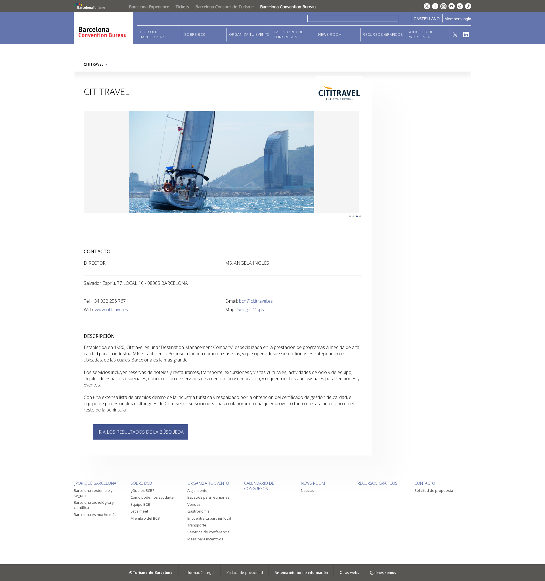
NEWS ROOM (330, 34)
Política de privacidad (245, 572)
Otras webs (349, 572)
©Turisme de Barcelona (151, 572)
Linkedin (466, 34)
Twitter (455, 34)
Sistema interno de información (301, 572)
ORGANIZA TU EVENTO (249, 34)
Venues (194, 504)
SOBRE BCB (194, 34)
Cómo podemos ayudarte (152, 497)
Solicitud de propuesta (420, 34)
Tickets (182, 6)
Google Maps (250, 309)
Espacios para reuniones (208, 497)
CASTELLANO (427, 18)
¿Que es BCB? (142, 490)
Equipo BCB (140, 504)
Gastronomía (198, 511)
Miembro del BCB (145, 518)
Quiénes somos (383, 572)
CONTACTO (424, 483)
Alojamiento (197, 490)
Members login (458, 18)
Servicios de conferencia (208, 531)
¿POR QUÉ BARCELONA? (152, 34)
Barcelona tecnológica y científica (94, 505)
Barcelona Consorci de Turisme (224, 6)
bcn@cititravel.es (256, 301)
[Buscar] (405, 18)
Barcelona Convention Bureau (288, 6)
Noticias (307, 490)
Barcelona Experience (149, 6)
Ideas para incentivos (205, 539)
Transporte (196, 525)
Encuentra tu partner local (209, 518)
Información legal (200, 572)
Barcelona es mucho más (95, 514)
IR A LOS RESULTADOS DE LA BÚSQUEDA (140, 432)
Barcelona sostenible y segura (93, 493)
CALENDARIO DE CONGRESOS (288, 34)
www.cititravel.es (111, 309)
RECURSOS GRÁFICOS (383, 34)
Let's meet (139, 511)
